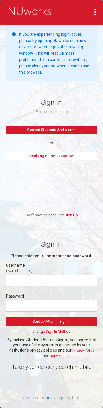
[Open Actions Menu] (95, 12)
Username (15, 265)
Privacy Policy (83, 350)
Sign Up (71, 215)
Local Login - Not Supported (51, 156)
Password (15, 296)
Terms (55, 356)
